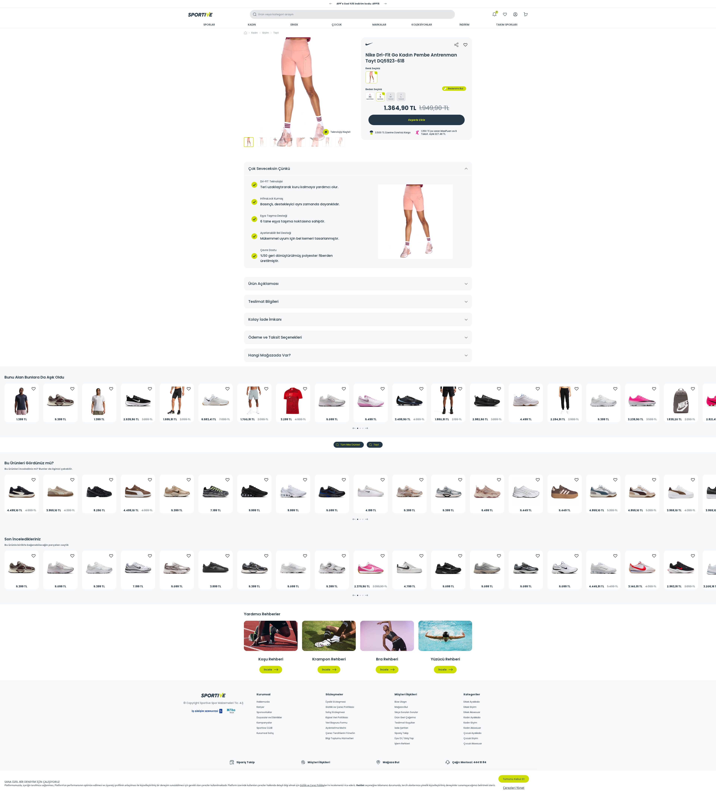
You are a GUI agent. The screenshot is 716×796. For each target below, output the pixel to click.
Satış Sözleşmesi (335, 712)
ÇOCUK (337, 24)
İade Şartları (401, 727)
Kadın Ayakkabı (472, 717)
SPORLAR (209, 24)
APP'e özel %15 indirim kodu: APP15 (358, 4)
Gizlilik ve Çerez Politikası (340, 707)
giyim (265, 32)
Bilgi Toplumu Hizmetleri (340, 738)
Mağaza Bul (401, 707)
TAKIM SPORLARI (506, 24)
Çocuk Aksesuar (473, 743)
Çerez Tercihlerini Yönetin (340, 733)
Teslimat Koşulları (405, 722)
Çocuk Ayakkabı (472, 733)
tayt (276, 32)
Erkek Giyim (470, 707)
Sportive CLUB (264, 727)
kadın (254, 32)
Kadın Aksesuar (472, 727)
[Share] (456, 45)
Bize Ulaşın (401, 701)
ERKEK (294, 24)
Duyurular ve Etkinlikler (269, 717)
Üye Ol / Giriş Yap (404, 738)
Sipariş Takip (402, 733)
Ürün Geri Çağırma (405, 717)
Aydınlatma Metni (336, 727)
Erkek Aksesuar (472, 712)
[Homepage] (200, 14)
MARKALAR (379, 24)
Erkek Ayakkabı (472, 701)
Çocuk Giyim (471, 738)
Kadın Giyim (470, 722)
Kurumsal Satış (265, 733)
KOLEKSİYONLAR (422, 24)
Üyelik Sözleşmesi (336, 701)
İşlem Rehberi (402, 743)
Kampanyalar (264, 722)
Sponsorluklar (264, 712)
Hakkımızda (263, 701)
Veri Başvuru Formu (336, 722)
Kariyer (260, 707)
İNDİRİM (464, 24)
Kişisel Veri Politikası (337, 717)
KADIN (252, 24)
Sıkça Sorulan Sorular (406, 712)
